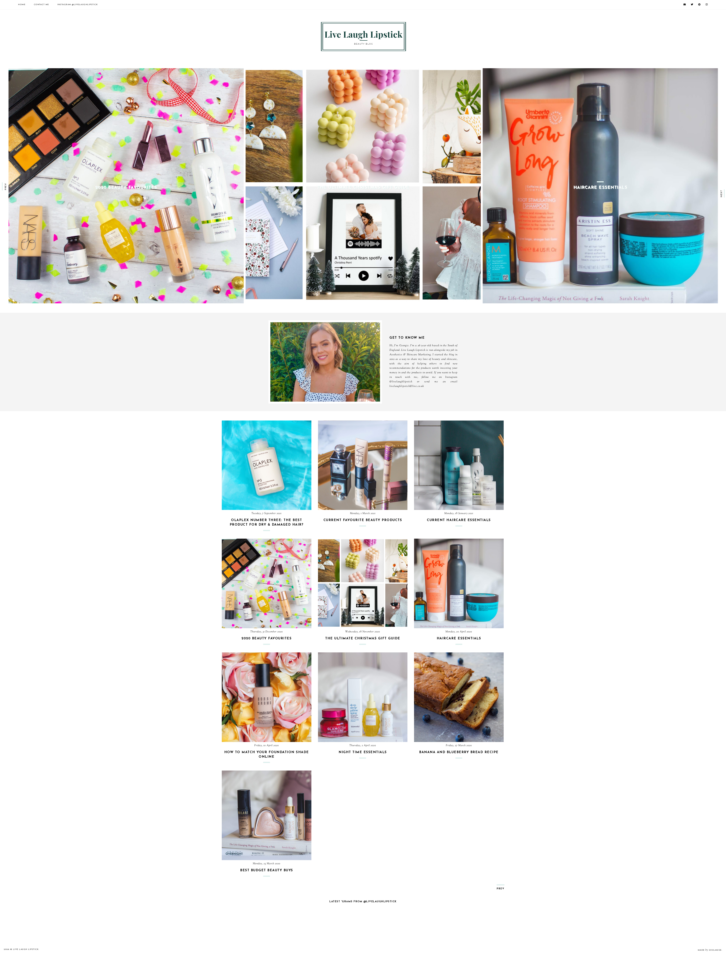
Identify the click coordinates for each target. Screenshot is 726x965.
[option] (126, 185)
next (721, 193)
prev (6, 186)
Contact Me (41, 5)
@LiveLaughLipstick (77, 5)
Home (21, 5)
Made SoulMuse (710, 950)
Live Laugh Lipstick (26, 949)
